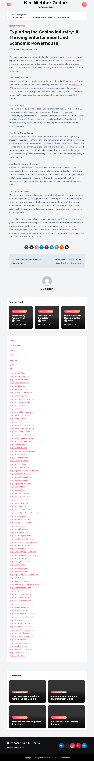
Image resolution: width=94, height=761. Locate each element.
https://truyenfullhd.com (20, 633)
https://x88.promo (17, 444)
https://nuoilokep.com (19, 516)
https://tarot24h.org (18, 610)
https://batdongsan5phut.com (22, 539)
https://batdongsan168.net (21, 535)
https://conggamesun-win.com (22, 451)
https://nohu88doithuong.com (22, 412)
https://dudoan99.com (19, 467)
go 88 (12, 365)
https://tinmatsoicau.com (20, 402)
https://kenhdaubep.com (20, 581)
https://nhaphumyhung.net (21, 594)
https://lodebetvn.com (19, 500)
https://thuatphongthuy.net (21, 617)
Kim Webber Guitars (23, 743)
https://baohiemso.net (19, 532)
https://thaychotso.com (20, 519)
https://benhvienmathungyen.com (24, 542)
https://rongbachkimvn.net (21, 392)
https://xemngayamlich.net (21, 649)
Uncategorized (17, 26)
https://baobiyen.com (19, 529)
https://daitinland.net (18, 565)
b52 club (13, 360)
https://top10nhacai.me (19, 383)
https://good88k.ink (18, 487)
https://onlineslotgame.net (21, 386)
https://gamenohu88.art (20, 480)
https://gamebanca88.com (21, 477)
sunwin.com (14, 340)
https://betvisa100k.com (20, 545)
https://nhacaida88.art (19, 464)
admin (18, 49)
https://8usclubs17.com (19, 379)
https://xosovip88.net (19, 389)
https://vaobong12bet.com (21, 431)
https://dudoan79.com (19, 461)
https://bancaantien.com (20, 405)
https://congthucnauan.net (21, 561)
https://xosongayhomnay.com (22, 428)
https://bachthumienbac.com (22, 425)
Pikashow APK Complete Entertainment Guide (64, 697)
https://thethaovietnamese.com (23, 613)
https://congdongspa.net (20, 558)
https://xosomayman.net (20, 415)
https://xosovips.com (18, 448)
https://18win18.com (18, 373)
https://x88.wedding (18, 418)
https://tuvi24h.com (18, 639)
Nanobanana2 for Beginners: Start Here (73, 318)
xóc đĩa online (15, 345)
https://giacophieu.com (19, 571)
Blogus (54, 757)
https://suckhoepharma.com (21, 604)
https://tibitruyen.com (19, 620)
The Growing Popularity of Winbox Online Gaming (26, 697)
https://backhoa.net (18, 526)
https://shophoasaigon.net (21, 600)
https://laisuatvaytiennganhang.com (25, 584)
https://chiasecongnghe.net (21, 548)
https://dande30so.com (20, 454)
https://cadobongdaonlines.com (23, 435)
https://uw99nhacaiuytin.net (22, 438)
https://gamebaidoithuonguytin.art (24, 470)
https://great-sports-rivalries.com (24, 574)
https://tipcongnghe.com (20, 626)
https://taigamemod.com (20, 607)
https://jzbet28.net (17, 490)
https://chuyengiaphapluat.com (23, 552)
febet (12, 368)
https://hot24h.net (17, 578)
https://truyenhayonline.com (21, 636)
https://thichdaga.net (19, 396)
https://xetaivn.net (17, 656)
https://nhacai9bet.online (20, 509)
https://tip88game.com (19, 457)
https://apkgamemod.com (20, 522)
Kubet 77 (76, 84)
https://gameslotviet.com (20, 483)
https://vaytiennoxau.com (20, 643)
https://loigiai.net (17, 591)
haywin (13, 350)
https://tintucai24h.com (20, 623)
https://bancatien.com (19, 422)
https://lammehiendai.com (20, 587)
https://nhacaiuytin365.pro (21, 441)
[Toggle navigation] (9, 4)
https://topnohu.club (18, 409)
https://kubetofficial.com (20, 496)
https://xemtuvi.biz (17, 652)
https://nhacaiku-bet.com (20, 474)
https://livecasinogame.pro (21, 493)
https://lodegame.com (19, 503)
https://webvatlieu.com (19, 646)
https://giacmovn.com (19, 568)
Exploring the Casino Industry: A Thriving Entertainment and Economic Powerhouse (44, 37)
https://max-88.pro (18, 506)
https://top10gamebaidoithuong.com (25, 513)
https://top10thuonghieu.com (22, 630)
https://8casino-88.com (19, 376)
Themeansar (64, 757)
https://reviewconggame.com (22, 399)
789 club (13, 355)
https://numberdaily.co (19, 597)
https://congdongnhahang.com (23, 555)
